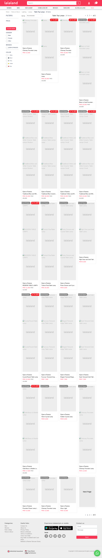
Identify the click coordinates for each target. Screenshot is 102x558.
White (11, 55)
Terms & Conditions (26, 533)
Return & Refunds (26, 532)
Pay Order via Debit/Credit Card (30, 537)
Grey (11, 60)
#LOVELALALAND (80, 8)
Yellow (11, 63)
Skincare (66, 8)
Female (10, 38)
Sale (92, 8)
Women (9, 8)
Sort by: (23, 15)
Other (9, 41)
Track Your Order (25, 535)
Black (11, 57)
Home (7, 12)
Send (86, 537)
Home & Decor (42, 8)
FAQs (22, 539)
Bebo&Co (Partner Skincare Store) (30, 541)
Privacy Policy (25, 530)
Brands (55, 8)
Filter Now (11, 28)
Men (18, 8)
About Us (23, 528)
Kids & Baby (29, 8)
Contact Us (24, 526)
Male (9, 35)
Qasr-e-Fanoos (13, 47)
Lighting (24, 12)
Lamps (30, 12)
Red (11, 66)
